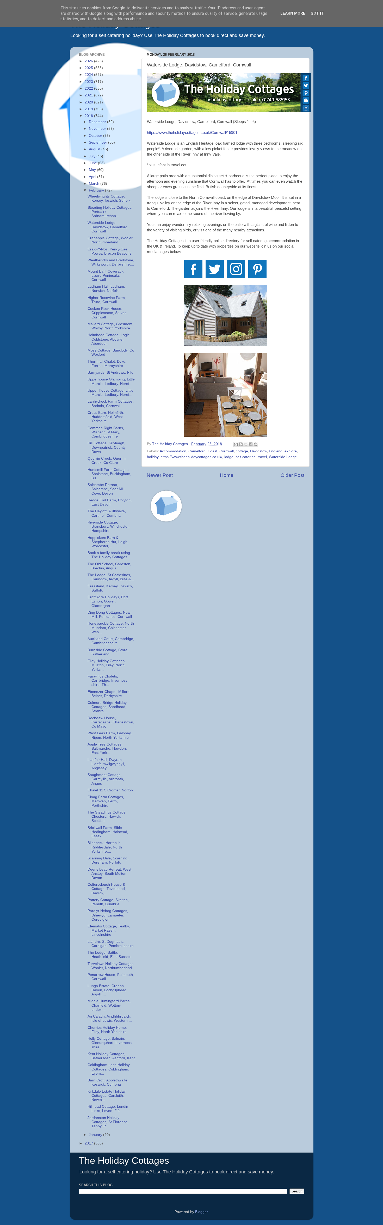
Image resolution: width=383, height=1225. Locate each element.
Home (226, 475)
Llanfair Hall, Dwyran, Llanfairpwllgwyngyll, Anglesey (106, 764)
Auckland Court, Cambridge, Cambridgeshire (111, 641)
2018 (89, 116)
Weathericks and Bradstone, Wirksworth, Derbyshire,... (111, 262)
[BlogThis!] (240, 444)
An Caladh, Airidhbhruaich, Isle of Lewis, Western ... (110, 1018)
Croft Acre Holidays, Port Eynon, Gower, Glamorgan (108, 601)
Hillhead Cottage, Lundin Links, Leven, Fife (108, 1109)
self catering (246, 457)
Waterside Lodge (283, 457)
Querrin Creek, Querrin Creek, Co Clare (107, 461)
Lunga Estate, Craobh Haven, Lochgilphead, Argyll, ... (107, 990)
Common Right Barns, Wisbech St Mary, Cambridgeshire (106, 432)
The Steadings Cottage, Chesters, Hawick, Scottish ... (107, 816)
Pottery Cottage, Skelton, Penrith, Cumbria (108, 902)
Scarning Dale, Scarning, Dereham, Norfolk (108, 860)
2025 (89, 68)
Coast (212, 451)
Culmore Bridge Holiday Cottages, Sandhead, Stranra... (107, 707)
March (94, 184)
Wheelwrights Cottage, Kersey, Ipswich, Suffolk (109, 198)
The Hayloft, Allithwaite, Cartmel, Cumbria (107, 513)
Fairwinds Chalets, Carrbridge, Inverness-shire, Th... (108, 680)
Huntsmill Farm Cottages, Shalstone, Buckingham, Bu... (109, 474)
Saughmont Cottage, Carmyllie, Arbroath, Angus (106, 779)
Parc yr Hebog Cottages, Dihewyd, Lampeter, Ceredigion (108, 915)
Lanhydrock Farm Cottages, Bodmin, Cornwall (111, 403)
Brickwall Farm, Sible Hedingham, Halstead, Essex (108, 832)
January (96, 1135)
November (98, 129)
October (96, 136)
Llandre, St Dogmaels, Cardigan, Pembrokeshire (111, 944)
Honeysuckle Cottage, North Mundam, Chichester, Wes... (111, 627)
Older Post (292, 475)
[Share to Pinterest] (255, 444)
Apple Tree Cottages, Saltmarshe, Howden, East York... (107, 748)
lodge (228, 457)
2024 (89, 75)
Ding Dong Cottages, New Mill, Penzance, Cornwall (110, 615)
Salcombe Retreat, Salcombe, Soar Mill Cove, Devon (106, 489)
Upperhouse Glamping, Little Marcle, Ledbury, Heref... (111, 381)
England (275, 451)
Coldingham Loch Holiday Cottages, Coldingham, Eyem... (109, 1069)
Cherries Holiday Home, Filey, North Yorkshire (107, 1030)
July (92, 156)
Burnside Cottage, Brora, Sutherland (108, 652)
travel (262, 457)
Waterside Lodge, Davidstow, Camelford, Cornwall (108, 227)
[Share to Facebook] (250, 444)
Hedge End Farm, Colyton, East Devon (110, 502)
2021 (89, 95)
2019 (89, 109)
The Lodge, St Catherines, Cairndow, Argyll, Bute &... (111, 577)
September (98, 142)
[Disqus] (225, 600)
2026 (89, 61)
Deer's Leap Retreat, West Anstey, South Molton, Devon (109, 873)
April (93, 177)
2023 (89, 82)
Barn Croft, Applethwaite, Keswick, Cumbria (108, 1082)
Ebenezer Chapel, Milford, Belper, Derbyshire (109, 694)
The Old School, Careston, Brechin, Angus (109, 566)
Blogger (201, 1212)
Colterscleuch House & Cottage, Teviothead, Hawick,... (107, 889)
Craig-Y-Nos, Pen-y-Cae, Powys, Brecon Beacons (109, 251)
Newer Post (160, 475)
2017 (89, 1143)
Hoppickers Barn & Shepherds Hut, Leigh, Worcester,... (108, 542)
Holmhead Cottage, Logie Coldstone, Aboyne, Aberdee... (109, 339)
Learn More (292, 13)
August (95, 149)
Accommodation (173, 451)
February (97, 190)
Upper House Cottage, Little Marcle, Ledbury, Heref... (110, 393)
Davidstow (258, 451)
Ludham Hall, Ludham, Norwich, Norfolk (106, 289)
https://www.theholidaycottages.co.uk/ (191, 457)
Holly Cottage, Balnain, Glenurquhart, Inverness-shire (110, 1043)
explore (291, 451)
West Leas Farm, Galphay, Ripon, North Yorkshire (110, 735)
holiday (152, 457)
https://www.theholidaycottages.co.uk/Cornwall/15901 (192, 133)
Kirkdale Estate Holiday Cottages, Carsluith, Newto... (107, 1095)
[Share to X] (245, 444)
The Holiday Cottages (124, 1160)
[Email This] (235, 444)
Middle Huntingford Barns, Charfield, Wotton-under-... (109, 1005)
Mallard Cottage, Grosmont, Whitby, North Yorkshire (110, 326)
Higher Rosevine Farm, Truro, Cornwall (107, 300)
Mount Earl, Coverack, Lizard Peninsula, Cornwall (106, 275)
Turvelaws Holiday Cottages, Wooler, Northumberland (111, 966)
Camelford (197, 451)
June (93, 163)
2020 (89, 102)
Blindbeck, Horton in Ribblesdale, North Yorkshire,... (105, 847)
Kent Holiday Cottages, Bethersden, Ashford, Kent (111, 1056)
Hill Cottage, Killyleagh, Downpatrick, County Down (107, 447)
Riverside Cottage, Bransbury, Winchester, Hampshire (108, 526)
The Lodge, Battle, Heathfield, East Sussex (109, 955)
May (93, 170)
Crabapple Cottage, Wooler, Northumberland (110, 240)
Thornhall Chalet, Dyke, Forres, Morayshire (107, 364)
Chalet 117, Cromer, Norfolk (110, 790)
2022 (89, 88)
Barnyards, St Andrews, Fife (110, 372)
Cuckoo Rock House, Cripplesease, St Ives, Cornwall (107, 313)
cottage (242, 451)
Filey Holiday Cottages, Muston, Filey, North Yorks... (107, 665)
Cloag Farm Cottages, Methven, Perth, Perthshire (106, 801)
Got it (317, 13)
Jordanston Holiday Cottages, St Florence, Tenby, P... (108, 1122)
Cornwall (226, 451)
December (98, 122)
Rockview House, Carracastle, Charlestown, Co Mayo (111, 722)
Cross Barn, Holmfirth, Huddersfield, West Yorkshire (106, 417)
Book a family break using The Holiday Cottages (109, 555)
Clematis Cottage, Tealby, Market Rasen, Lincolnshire (109, 930)
